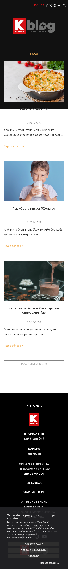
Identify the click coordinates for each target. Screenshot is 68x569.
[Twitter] (50, 5)
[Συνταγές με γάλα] (34, 81)
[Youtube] (59, 5)
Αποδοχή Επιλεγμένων (33, 550)
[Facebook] (47, 5)
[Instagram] (55, 5)
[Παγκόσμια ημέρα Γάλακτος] (34, 181)
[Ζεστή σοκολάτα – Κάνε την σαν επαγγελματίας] (34, 281)
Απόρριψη (33, 556)
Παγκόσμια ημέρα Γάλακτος (34, 208)
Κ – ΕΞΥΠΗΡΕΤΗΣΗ (34, 502)
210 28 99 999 (34, 474)
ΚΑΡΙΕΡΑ (34, 449)
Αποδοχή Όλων (34, 544)
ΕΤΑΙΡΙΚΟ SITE (34, 433)
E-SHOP (39, 5)
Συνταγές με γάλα (34, 109)
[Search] (64, 5)
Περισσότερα (48, 563)
